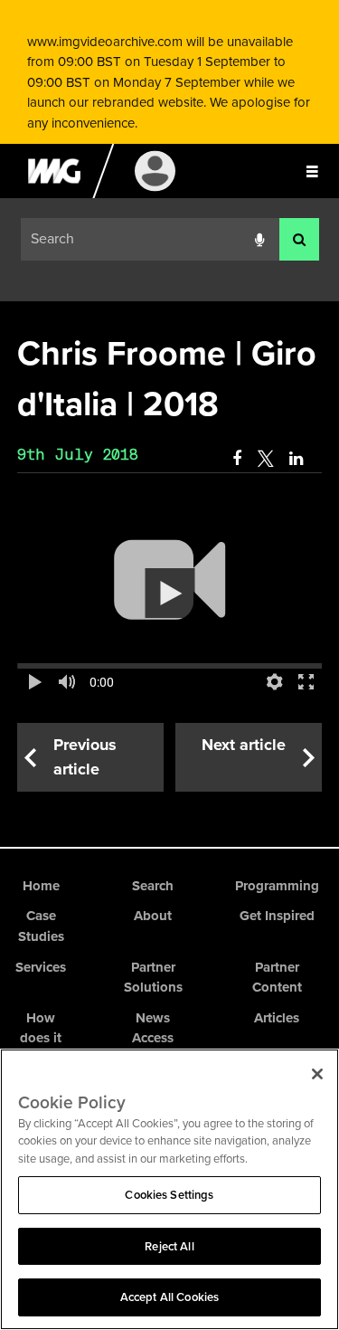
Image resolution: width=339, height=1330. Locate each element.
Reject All (169, 1246)
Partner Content (277, 977)
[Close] (317, 1074)
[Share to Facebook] (236, 459)
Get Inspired (277, 916)
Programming (277, 886)
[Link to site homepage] (54, 194)
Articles (276, 1018)
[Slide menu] (312, 171)
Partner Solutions (153, 977)
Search (153, 886)
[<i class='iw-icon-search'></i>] (299, 239)
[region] (169, 1189)
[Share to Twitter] (265, 459)
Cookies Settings (169, 1194)
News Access (153, 1028)
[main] (169, 560)
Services (40, 967)
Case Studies (41, 926)
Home (41, 886)
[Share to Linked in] (297, 459)
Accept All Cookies (169, 1297)
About (153, 916)
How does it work (40, 1038)
